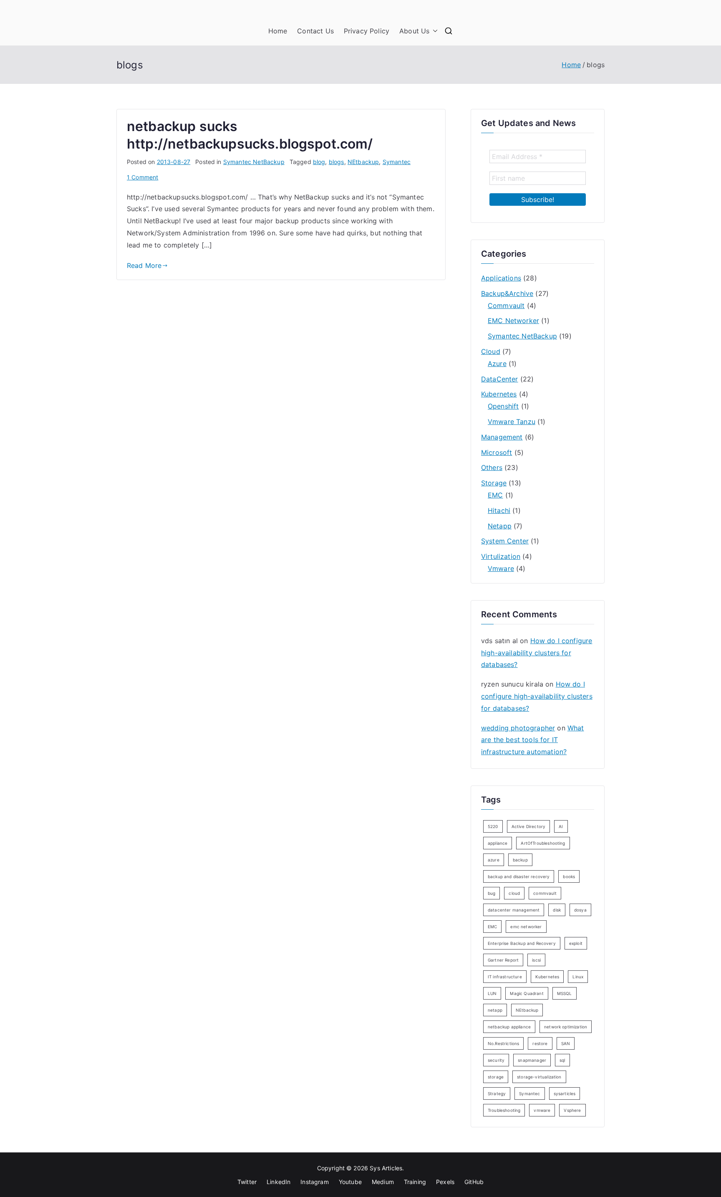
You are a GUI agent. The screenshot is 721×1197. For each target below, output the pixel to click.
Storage (494, 483)
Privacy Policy (366, 31)
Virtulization (500, 556)
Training (415, 1181)
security (496, 1060)
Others (491, 467)
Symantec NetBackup (254, 161)
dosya (580, 909)
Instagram (314, 1181)
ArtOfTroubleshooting (543, 843)
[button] (433, 31)
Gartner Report (503, 959)
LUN (492, 993)
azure (493, 859)
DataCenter (499, 379)
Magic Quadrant (526, 993)
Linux (577, 976)
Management (502, 437)
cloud (514, 893)
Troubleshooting (504, 1110)
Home (277, 31)
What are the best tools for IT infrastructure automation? (532, 740)
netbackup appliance (509, 1026)
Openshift (503, 406)
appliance (497, 843)
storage (496, 1076)
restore (539, 1043)
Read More (144, 265)
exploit (575, 943)
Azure (497, 363)
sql (562, 1060)
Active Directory (529, 826)
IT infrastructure (505, 976)
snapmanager (532, 1060)
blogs (336, 161)
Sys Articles (386, 1168)
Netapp (500, 526)
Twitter (247, 1181)
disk (557, 909)
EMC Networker (513, 320)
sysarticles (565, 1093)
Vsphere (572, 1110)
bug (491, 893)
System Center (505, 541)
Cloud (490, 351)
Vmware (501, 568)
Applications (501, 278)
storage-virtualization (539, 1076)
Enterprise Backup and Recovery (522, 943)
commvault (544, 893)
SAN (565, 1043)
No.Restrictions (503, 1043)
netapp (495, 1010)
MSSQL (564, 993)
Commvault (506, 305)
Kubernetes (499, 394)
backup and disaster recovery (519, 876)
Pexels (445, 1181)
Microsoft (496, 452)
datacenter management (513, 909)
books (569, 876)
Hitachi (499, 510)
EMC (495, 495)
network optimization (565, 1026)
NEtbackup (363, 161)
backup (520, 859)
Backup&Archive (507, 293)
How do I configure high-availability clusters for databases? (536, 652)
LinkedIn (278, 1181)
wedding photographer (518, 728)
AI (561, 826)
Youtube (350, 1181)
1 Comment (142, 177)
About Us (414, 31)
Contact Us (315, 31)
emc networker (526, 926)
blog (319, 161)
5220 (493, 826)
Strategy (497, 1093)
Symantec (397, 161)
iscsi (536, 959)
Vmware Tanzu (511, 421)
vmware (542, 1110)
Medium (383, 1181)
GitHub (474, 1181)
